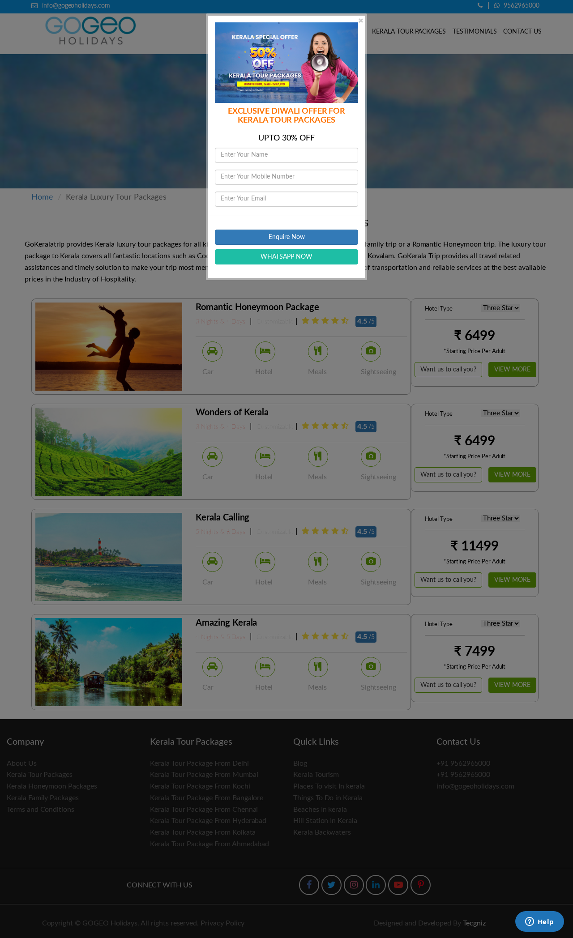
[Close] (360, 20)
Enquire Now (287, 237)
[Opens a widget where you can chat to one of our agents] (539, 922)
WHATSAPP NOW (286, 257)
